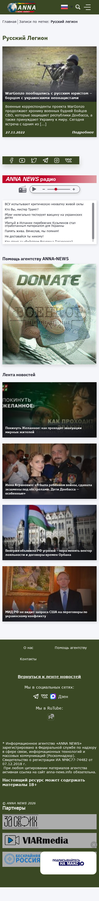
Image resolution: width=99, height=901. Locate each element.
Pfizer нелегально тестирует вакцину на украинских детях (43, 216)
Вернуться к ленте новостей (49, 676)
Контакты (28, 659)
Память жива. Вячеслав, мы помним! (32, 231)
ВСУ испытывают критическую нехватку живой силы (44, 204)
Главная (9, 21)
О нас (28, 648)
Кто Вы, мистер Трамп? (22, 209)
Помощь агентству (71, 648)
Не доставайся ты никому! (24, 236)
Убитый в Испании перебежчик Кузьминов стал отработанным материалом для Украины (40, 224)
